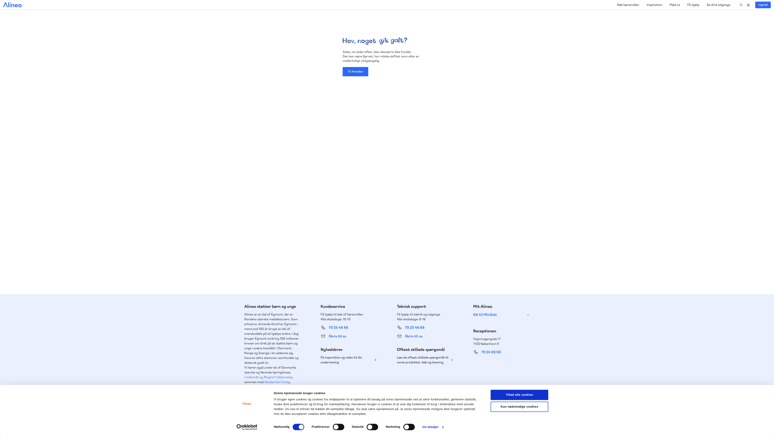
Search (741, 4)
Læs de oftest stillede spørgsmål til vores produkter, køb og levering (422, 359)
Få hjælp (693, 5)
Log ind (763, 5)
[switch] (338, 427)
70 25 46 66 (338, 327)
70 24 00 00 (491, 352)
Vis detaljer (430, 427)
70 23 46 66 (414, 327)
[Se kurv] (748, 4)
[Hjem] (12, 4)
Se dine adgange (718, 5)
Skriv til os (337, 336)
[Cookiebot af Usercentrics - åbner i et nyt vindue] (247, 427)
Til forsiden (355, 71)
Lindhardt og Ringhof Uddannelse (268, 377)
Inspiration (654, 5)
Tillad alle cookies (519, 395)
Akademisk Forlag (277, 382)
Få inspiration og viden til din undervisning (341, 359)
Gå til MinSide (485, 314)
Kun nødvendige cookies (519, 406)
